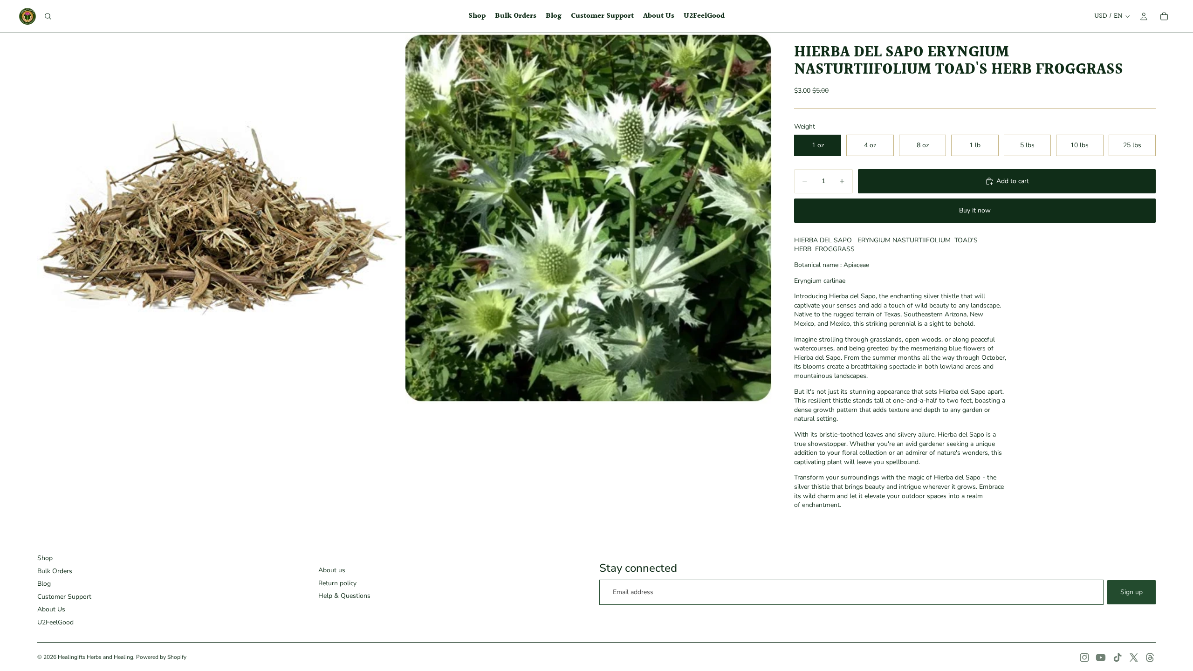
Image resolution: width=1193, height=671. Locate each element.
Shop (45, 558)
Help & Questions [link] (344, 595)
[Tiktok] (1117, 657)
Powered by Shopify (161, 657)
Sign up (1131, 592)
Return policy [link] (337, 583)
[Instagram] (1084, 657)
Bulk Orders (54, 571)
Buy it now (975, 210)
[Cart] (1164, 16)
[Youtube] (1100, 657)
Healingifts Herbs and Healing (95, 657)
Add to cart (1012, 181)
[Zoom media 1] (220, 218)
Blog (44, 583)
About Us (51, 609)
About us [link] (331, 570)
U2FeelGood (55, 622)
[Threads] (1150, 657)
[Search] (48, 16)
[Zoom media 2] (588, 218)
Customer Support (64, 596)
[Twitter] (1133, 657)
